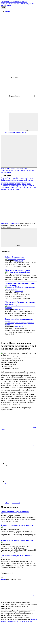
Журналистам (6, 5)
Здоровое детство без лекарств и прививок (17, 525)
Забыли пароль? (21, 132)
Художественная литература (11, 184)
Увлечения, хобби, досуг (25, 178)
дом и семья (18, 261)
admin (7, 503)
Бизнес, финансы (20, 180)
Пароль (12, 96)
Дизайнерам (5, 186)
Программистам (15, 187)
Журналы (12, 182)
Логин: (11, 78)
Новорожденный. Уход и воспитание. (15, 512)
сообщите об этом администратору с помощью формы (19, 620)
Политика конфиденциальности (14, 2)
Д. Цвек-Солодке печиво (14, 257)
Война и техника (7, 180)
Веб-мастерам (15, 186)
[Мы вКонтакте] (17, 205)
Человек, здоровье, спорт (10, 189)
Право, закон (26, 184)
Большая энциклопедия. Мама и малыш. (16, 556)
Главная (4, 178)
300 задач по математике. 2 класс (17, 270)
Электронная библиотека (10, 2)
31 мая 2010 (16, 503)
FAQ (18, 3)
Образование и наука (29, 187)
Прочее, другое (21, 182)
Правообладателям (27, 3)
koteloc (3, 579)
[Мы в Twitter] (17, 221)
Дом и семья (11, 178)
